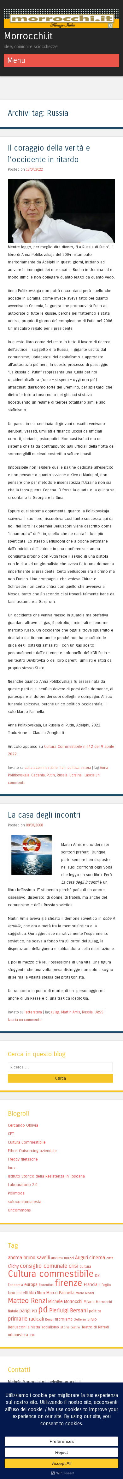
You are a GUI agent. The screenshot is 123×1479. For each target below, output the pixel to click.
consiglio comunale (43, 1265)
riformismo (64, 1319)
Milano (89, 1302)
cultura (85, 1266)
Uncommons (19, 1210)
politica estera (79, 767)
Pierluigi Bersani (68, 1310)
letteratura (33, 1012)
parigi (25, 1311)
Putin (51, 775)
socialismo (50, 1327)
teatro (75, 1327)
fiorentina (46, 1285)
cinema (97, 1258)
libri (63, 767)
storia (64, 1327)
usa (32, 1335)
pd (43, 1309)
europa (31, 1284)
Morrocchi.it (28, 36)
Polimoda (16, 1193)
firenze (68, 1283)
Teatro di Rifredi (95, 1327)
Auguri (81, 1258)
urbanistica (18, 1335)
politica (95, 1311)
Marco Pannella (60, 1292)
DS (97, 1275)
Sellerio (80, 1319)
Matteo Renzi (27, 1301)
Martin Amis (70, 1012)
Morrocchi (104, 1302)
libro (41, 1292)
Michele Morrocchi (65, 1301)
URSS (99, 1012)
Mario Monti (85, 1293)
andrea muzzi (62, 1258)
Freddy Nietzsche (23, 1159)
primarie (17, 1318)
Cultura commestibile (51, 1273)
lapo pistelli (18, 1293)
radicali (36, 1319)
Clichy (13, 1266)
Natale (13, 1311)
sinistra (34, 1327)
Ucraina (75, 775)
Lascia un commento (25, 1020)
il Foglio (105, 1285)
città (109, 1258)
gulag (55, 1012)
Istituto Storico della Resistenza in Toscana (46, 1176)
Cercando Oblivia (23, 1125)
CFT (11, 1133)
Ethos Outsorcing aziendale (32, 1150)
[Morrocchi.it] (62, 27)
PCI (34, 1311)
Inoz (11, 1167)
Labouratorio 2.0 (23, 1184)
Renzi (49, 1319)
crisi (73, 1266)
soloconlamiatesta (24, 1201)
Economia (15, 1285)
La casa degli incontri (44, 815)
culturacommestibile (41, 767)
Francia (90, 1284)
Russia (62, 775)
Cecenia (38, 775)
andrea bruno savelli (29, 1258)
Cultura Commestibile (63, 746)
